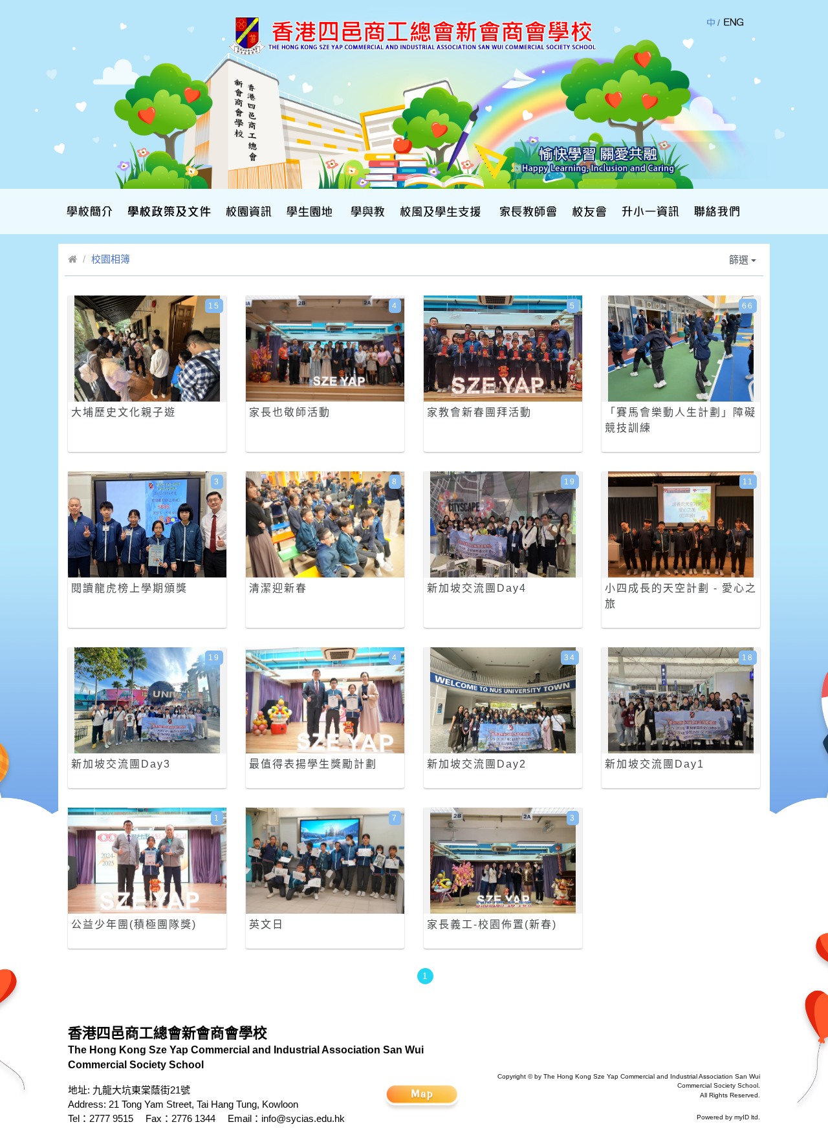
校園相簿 (110, 258)
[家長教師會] (526, 211)
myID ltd (746, 1117)
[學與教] (366, 211)
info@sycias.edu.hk (303, 1118)
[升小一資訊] (649, 211)
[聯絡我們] (715, 211)
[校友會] (587, 211)
